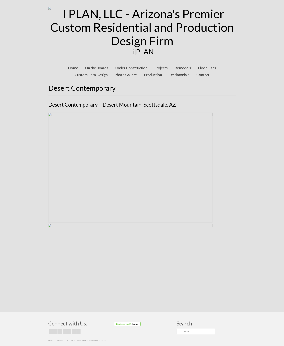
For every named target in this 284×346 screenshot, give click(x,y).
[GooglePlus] (65, 331)
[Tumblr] (78, 331)
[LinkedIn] (74, 331)
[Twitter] (55, 331)
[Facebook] (51, 331)
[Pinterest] (69, 331)
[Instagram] (60, 331)
